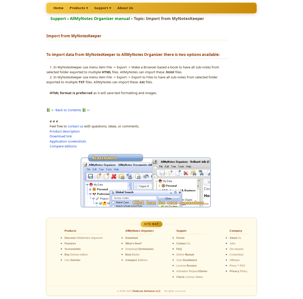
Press (233, 265)
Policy (238, 271)
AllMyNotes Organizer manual (100, 18)
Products (77, 8)
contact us (75, 126)
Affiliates (235, 260)
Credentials (237, 254)
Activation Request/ (191, 271)
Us (183, 243)
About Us (125, 8)
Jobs (232, 243)
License (186, 265)
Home (58, 8)
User (186, 260)
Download (139, 249)
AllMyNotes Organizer (84, 238)
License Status (189, 277)
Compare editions (63, 146)
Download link (61, 136)
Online (185, 254)
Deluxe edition (76, 254)
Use (73, 260)
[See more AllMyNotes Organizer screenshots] (145, 205)
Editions (136, 260)
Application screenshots (68, 141)
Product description (65, 131)
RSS (242, 265)
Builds (132, 254)
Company (236, 230)
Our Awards (237, 249)
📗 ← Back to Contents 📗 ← (68, 110)
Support (101, 8)
